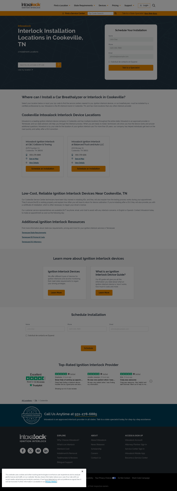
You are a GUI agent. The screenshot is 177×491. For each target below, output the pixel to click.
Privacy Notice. (51, 482)
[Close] (82, 471)
